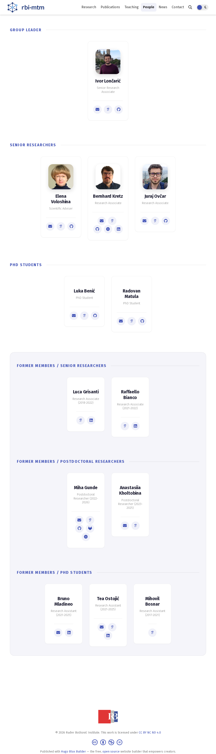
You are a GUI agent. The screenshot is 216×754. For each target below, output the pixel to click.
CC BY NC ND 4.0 (150, 732)
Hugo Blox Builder (73, 751)
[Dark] (202, 7)
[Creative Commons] (108, 742)
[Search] (190, 7)
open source (111, 751)
